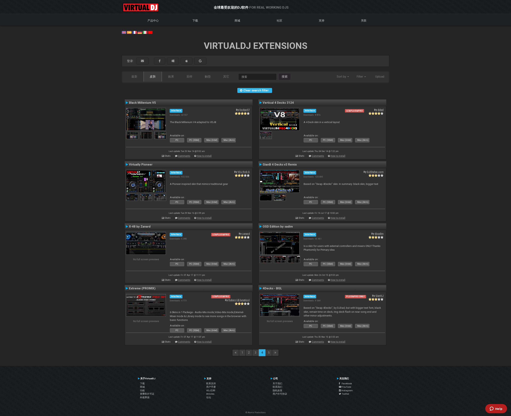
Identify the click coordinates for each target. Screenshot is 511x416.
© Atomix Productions (256, 412)
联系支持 (211, 383)
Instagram (347, 390)
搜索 (285, 76)
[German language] (140, 32)
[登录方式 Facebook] (159, 61)
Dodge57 (244, 109)
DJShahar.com (375, 172)
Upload (379, 76)
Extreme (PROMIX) (142, 288)
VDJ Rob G (244, 172)
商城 (237, 20)
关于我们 (277, 383)
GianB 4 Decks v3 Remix (280, 164)
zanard (246, 233)
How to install (204, 156)
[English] (124, 32)
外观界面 (145, 397)
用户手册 (211, 386)
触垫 (208, 76)
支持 (321, 20)
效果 (171, 76)
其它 (226, 76)
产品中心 (153, 20)
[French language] (134, 32)
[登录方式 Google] (200, 61)
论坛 (208, 397)
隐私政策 (277, 390)
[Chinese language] (150, 32)
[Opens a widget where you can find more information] (496, 409)
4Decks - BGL (272, 288)
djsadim (379, 233)
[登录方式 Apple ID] (186, 61)
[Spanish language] (129, 32)
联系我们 (277, 386)
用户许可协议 (280, 393)
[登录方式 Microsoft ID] (173, 61)
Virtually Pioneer (141, 164)
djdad (380, 109)
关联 (363, 20)
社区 (279, 20)
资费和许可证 (147, 393)
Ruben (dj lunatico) (239, 300)
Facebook (346, 383)
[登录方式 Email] (142, 61)
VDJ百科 (210, 390)
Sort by (342, 76)
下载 (195, 20)
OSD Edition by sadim (278, 226)
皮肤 (153, 76)
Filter (360, 76)
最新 (134, 76)
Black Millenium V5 (142, 102)
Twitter (345, 393)
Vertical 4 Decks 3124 (278, 102)
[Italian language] (145, 32)
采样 (189, 76)
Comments (184, 156)
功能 (142, 390)
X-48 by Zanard (140, 226)
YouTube (346, 386)
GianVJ (379, 295)
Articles (210, 393)
